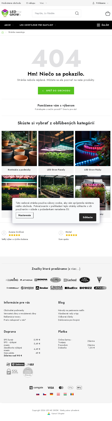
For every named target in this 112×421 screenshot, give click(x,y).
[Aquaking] (11, 280)
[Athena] (25, 280)
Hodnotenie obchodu (11, 3)
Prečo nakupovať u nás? (15, 320)
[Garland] (69, 280)
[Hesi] (98, 280)
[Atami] (101, 288)
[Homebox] (13, 288)
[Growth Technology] (83, 280)
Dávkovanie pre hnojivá (68, 320)
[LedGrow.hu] (65, 394)
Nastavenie (24, 215)
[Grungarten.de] (51, 394)
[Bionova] (40, 280)
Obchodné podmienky (14, 310)
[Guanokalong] (28, 288)
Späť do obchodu (58, 90)
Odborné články (65, 317)
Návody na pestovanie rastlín (71, 310)
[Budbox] (72, 288)
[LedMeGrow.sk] (37, 394)
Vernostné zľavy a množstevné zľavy (20, 314)
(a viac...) (74, 269)
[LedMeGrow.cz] (44, 394)
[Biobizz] (86, 288)
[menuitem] (9, 25)
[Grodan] (43, 288)
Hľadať (77, 13)
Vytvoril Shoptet (57, 413)
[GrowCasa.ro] (72, 394)
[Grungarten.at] (58, 394)
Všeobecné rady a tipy (68, 314)
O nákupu (30, 3)
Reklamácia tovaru (12, 317)
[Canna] (57, 288)
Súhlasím (88, 217)
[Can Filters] (54, 280)
